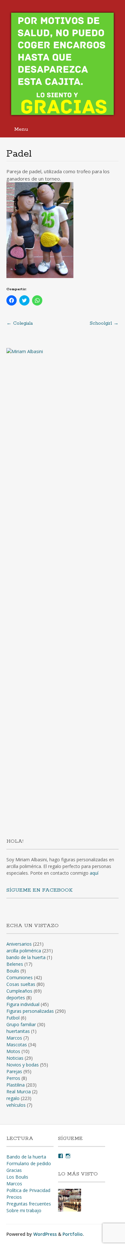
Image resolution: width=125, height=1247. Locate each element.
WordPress (45, 1234)
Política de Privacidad (28, 1190)
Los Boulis (17, 1177)
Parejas (14, 1071)
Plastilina (15, 1085)
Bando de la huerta (26, 1157)
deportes (15, 998)
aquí (94, 873)
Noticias (14, 1058)
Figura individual (22, 1004)
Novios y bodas (22, 1065)
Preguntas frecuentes (28, 1204)
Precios (14, 1197)
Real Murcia (18, 1091)
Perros (13, 1078)
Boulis (12, 971)
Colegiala (19, 323)
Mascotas (16, 1045)
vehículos (16, 1105)
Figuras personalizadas (30, 1011)
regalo (13, 1098)
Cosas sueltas (20, 984)
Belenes (14, 964)
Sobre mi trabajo (23, 1210)
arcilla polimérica (23, 951)
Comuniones (19, 977)
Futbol (13, 1018)
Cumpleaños (19, 991)
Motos (13, 1051)
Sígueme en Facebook (39, 890)
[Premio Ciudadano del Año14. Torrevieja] (69, 1201)
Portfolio (73, 1234)
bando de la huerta (26, 957)
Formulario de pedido (28, 1163)
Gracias (14, 1170)
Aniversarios (19, 944)
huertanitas (18, 1031)
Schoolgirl (104, 323)
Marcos (14, 1038)
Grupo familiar (21, 1024)
